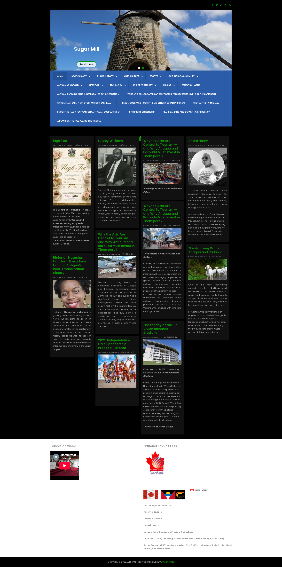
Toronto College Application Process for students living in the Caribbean (171, 94)
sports (154, 76)
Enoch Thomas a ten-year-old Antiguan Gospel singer (88, 111)
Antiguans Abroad (68, 85)
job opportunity (143, 85)
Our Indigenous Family (181, 76)
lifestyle (94, 85)
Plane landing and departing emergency (186, 111)
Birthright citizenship (141, 111)
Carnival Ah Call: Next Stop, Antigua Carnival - (84, 103)
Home (60, 76)
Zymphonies (167, 561)
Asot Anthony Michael (206, 103)
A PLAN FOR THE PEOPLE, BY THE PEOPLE (79, 120)
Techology (116, 85)
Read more (86, 64)
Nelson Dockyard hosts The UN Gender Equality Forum (153, 103)
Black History (105, 76)
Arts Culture (131, 76)
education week (191, 85)
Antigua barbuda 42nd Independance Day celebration (88, 94)
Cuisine (167, 85)
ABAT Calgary (79, 76)
